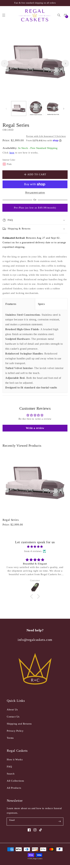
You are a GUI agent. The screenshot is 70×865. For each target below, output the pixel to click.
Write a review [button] (35, 428)
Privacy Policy (15, 730)
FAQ (9, 766)
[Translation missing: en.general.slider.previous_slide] (4, 63)
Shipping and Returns (19, 723)
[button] (59, 15)
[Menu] (4, 15)
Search (11, 773)
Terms (10, 738)
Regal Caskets (37, 858)
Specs (41, 304)
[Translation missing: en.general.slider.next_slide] (65, 63)
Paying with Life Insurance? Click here (46, 136)
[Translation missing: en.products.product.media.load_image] (18, 108)
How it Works (15, 759)
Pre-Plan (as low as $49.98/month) (35, 207)
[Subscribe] (59, 821)
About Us (12, 709)
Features (10, 304)
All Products (14, 788)
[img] (35, 546)
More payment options (35, 192)
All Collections (15, 780)
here (12, 152)
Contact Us (13, 716)
